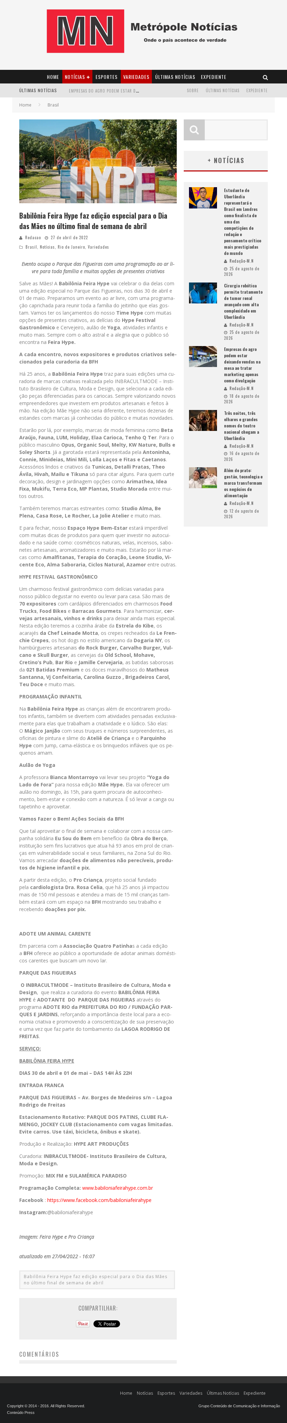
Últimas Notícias (175, 76)
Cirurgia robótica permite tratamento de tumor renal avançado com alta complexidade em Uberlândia (243, 301)
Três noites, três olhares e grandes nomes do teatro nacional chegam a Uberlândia (241, 425)
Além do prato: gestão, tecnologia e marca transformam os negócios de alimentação (243, 482)
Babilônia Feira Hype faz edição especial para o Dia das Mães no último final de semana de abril (95, 1280)
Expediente (213, 76)
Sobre (193, 90)
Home (53, 76)
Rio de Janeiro (71, 247)
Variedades (136, 76)
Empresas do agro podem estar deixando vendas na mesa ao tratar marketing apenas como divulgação (242, 364)
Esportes (107, 76)
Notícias (75, 76)
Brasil (31, 247)
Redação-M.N (242, 261)
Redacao (33, 237)
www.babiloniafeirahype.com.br (117, 1187)
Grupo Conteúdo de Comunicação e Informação (239, 1406)
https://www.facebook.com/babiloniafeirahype (99, 1200)
